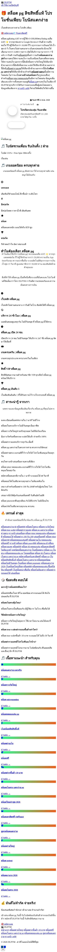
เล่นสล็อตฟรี (39, 537)
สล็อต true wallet (8, 530)
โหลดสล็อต (29, 553)
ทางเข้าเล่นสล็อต (17, 533)
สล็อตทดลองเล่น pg (14, 553)
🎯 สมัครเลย (7, 33)
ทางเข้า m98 (23, 88)
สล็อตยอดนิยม (43, 560)
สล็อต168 (5, 540)
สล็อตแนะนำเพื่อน (45, 543)
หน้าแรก (5, 930)
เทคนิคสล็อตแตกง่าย (21, 550)
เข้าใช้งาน (6, 5)
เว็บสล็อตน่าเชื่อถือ (21, 570)
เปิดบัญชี (15, 5)
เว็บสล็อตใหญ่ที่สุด (14, 566)
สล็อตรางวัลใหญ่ (46, 527)
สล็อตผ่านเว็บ (34, 540)
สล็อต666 (21, 527)
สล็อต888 (27, 566)
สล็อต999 (17, 546)
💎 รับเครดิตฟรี (20, 33)
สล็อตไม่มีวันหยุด (9, 563)
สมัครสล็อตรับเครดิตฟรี (30, 556)
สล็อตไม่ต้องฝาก (38, 570)
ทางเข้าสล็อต (16, 543)
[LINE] (2, 947)
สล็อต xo (45, 556)
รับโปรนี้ (17, 125)
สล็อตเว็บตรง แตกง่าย (27, 560)
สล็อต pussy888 (29, 543)
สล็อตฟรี (8, 570)
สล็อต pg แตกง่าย (40, 530)
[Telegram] (5, 947)
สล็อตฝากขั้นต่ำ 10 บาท (34, 930)
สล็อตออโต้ (8, 537)
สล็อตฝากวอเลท (23, 530)
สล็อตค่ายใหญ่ (16, 930)
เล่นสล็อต (15, 573)
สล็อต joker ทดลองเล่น (35, 533)
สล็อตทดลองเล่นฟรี (19, 540)
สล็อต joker (51, 537)
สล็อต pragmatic (34, 563)
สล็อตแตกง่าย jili (8, 527)
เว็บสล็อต (21, 563)
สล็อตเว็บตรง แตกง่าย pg (12, 933)
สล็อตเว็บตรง (32, 527)
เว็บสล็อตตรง (38, 550)
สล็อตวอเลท (6, 546)
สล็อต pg (33, 82)
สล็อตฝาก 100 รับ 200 (23, 537)
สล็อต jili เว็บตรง (42, 553)
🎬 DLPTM (6, 2)
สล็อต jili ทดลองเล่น (31, 546)
